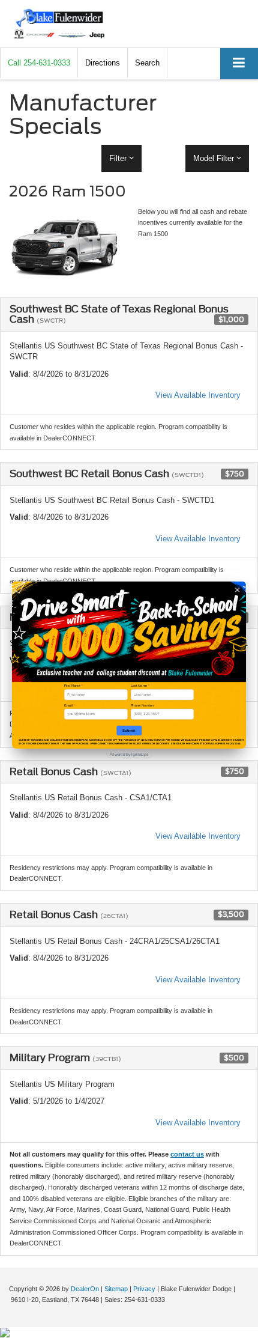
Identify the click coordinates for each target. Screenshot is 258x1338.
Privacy (144, 1288)
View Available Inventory (198, 395)
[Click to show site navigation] (239, 63)
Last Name (140, 685)
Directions (102, 62)
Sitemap (116, 1288)
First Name (73, 685)
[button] (39, 62)
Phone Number (142, 705)
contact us (187, 1154)
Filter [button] (119, 158)
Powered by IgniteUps (129, 754)
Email (69, 705)
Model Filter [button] (214, 158)
